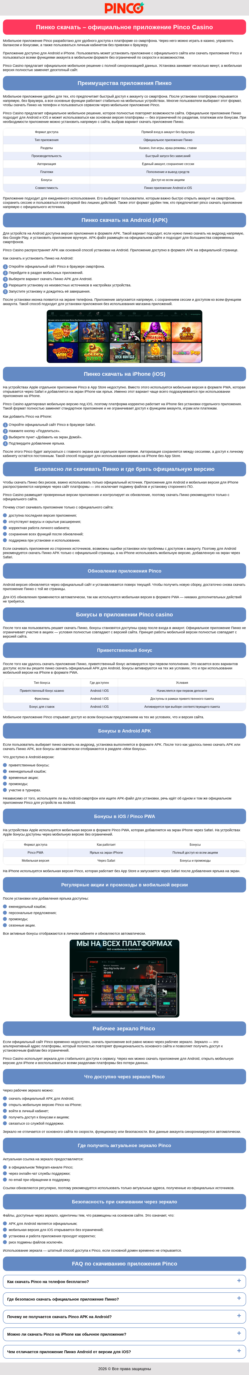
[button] (242, 1166)
